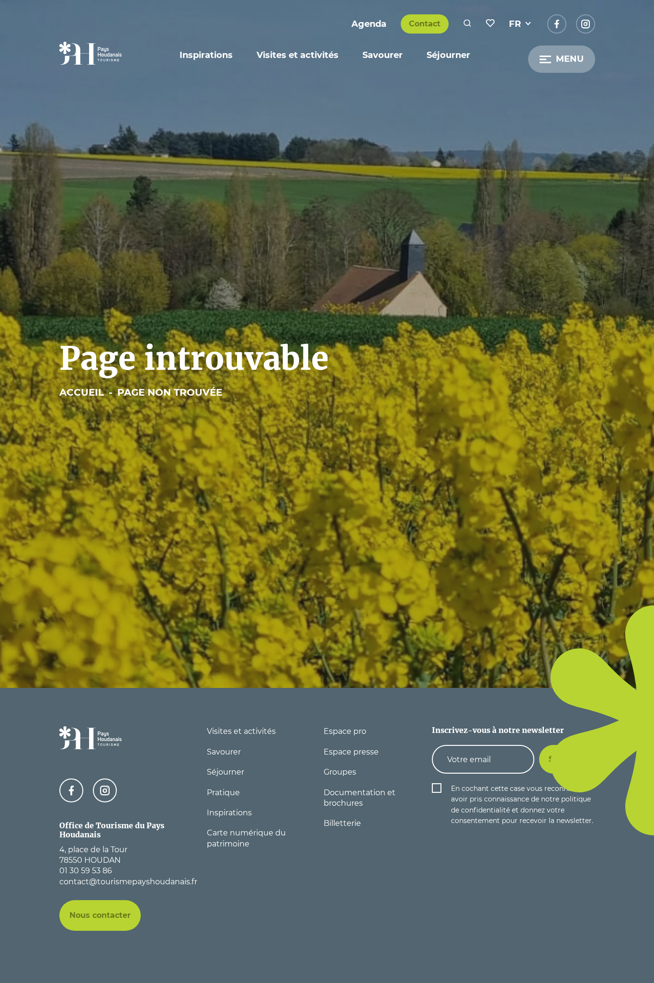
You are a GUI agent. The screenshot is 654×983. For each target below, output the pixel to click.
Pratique (223, 792)
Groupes (340, 772)
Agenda (368, 24)
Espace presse (351, 751)
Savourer (382, 55)
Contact (424, 23)
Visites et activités (297, 55)
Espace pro (345, 731)
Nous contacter (100, 915)
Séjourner (448, 55)
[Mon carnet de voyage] (490, 24)
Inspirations (206, 55)
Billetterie (342, 823)
